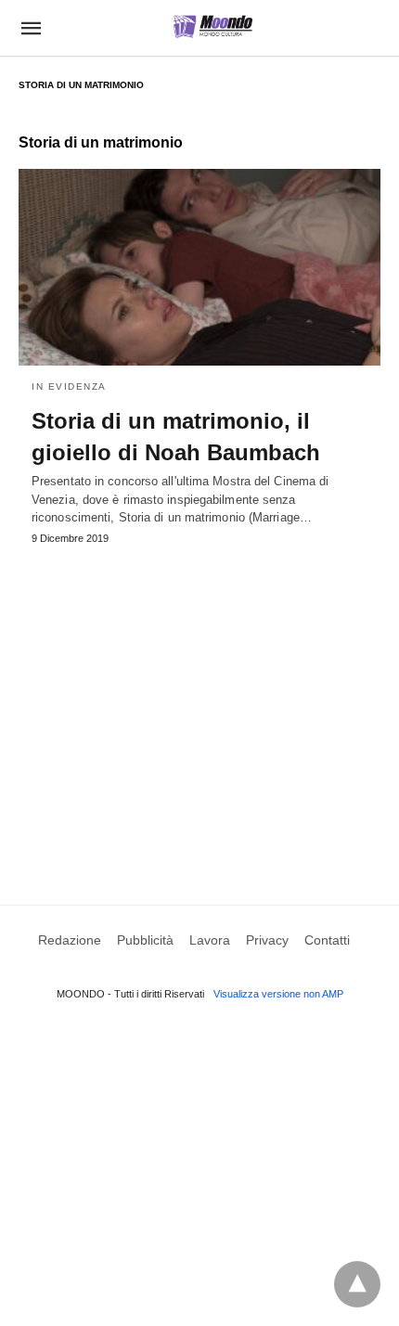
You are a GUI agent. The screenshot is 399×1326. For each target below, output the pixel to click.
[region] (199, 702)
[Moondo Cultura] (213, 26)
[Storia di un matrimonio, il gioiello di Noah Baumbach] (199, 267)
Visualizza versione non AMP (278, 993)
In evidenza (69, 386)
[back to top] (357, 1284)
